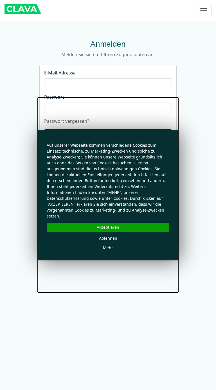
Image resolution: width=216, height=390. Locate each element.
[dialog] (108, 195)
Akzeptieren (108, 227)
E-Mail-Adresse (60, 73)
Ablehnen (108, 238)
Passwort (54, 97)
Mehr (108, 247)
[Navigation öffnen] (204, 10)
